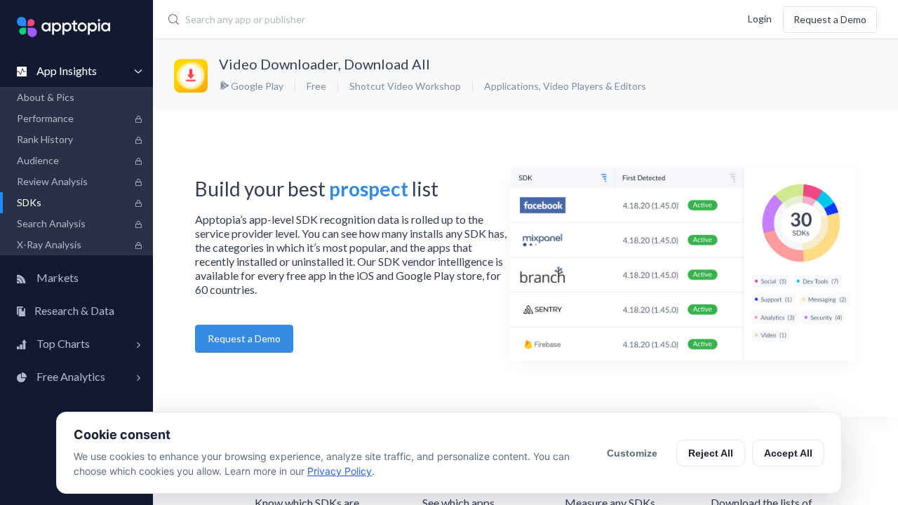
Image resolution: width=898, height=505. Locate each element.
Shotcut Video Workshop (405, 86)
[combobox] (389, 20)
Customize (632, 453)
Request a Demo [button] (244, 338)
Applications (511, 86)
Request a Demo (829, 19)
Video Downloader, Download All (324, 63)
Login (760, 18)
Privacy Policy (339, 471)
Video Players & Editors (594, 86)
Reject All (710, 453)
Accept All (788, 453)
